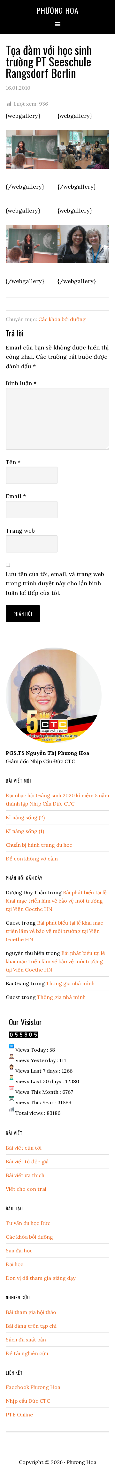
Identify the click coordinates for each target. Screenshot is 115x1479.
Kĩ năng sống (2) (25, 817)
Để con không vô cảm (32, 858)
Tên (13, 462)
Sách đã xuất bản (26, 1339)
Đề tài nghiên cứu (27, 1353)
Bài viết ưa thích (25, 1175)
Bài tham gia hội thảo (31, 1312)
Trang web (20, 530)
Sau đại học (19, 1250)
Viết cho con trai (26, 1189)
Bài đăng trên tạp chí (31, 1326)
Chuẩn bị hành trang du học (39, 845)
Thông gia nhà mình (70, 983)
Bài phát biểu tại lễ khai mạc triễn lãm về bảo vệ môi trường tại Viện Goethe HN (56, 900)
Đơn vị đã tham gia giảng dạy (40, 1278)
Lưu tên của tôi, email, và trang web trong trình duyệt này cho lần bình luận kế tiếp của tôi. (55, 583)
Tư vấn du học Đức (28, 1223)
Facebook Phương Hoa (33, 1387)
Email (16, 496)
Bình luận (21, 383)
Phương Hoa (57, 10)
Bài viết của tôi (24, 1148)
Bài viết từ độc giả (27, 1161)
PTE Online (19, 1414)
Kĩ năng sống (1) (25, 831)
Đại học (14, 1264)
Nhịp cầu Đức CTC (28, 1401)
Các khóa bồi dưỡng (62, 319)
